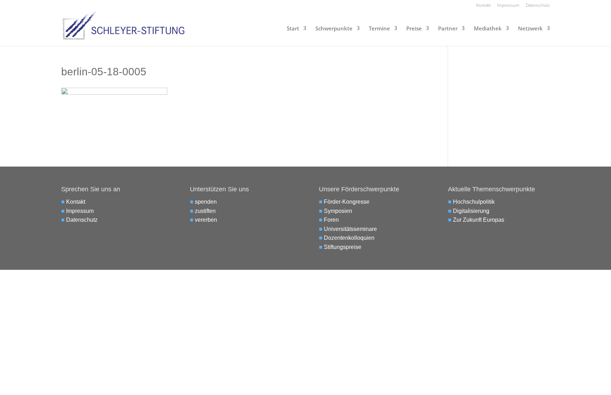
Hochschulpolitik (474, 202)
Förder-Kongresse (346, 202)
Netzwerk (530, 29)
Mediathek (488, 29)
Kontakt (483, 5)
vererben (206, 220)
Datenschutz (538, 5)
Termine (379, 29)
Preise (414, 29)
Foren (331, 220)
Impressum (508, 5)
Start (293, 29)
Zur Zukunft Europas (478, 220)
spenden (206, 202)
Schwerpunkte (334, 29)
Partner (448, 29)
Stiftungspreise (342, 247)
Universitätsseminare (350, 229)
